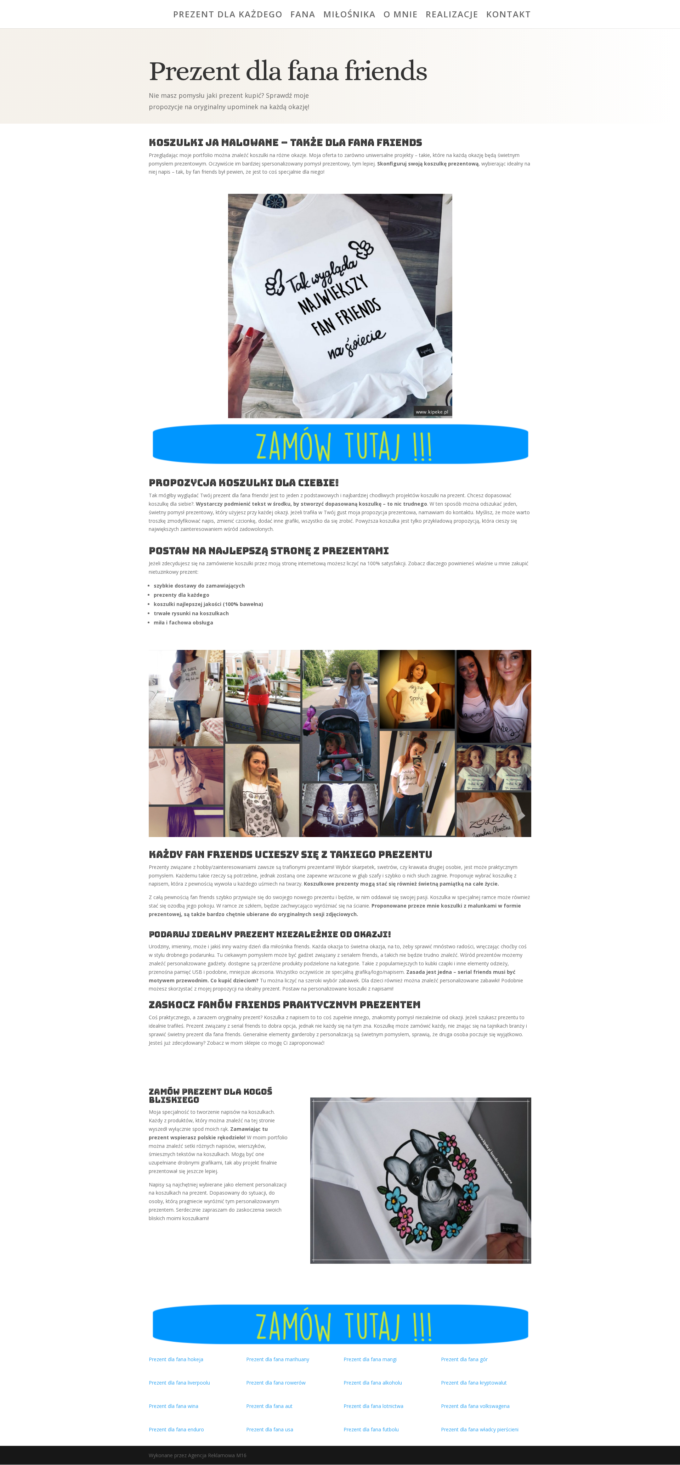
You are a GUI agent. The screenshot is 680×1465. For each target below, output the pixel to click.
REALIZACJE (452, 16)
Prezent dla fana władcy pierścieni (479, 1429)
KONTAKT (508, 16)
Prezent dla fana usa (269, 1429)
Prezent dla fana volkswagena (475, 1406)
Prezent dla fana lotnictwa (373, 1406)
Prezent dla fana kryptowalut (474, 1382)
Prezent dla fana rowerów (276, 1382)
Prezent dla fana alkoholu (373, 1382)
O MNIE (401, 16)
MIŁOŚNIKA (349, 16)
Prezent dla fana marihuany (277, 1359)
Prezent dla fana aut (269, 1406)
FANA (303, 16)
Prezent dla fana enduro (176, 1429)
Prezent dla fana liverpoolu (179, 1382)
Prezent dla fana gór (464, 1359)
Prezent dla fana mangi (370, 1359)
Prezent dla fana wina (173, 1406)
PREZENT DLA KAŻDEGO (228, 16)
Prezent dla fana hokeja (176, 1359)
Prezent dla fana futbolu (371, 1429)
